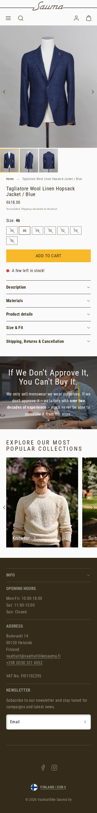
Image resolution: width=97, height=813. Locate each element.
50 (52, 231)
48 (39, 231)
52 (65, 231)
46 (25, 230)
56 (14, 241)
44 (14, 231)
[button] (8, 18)
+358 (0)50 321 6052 (24, 662)
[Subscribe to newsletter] (85, 721)
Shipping (26, 209)
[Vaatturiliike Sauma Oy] (48, 6)
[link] (76, 18)
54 (77, 231)
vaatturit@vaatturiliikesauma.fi (33, 656)
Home (10, 179)
